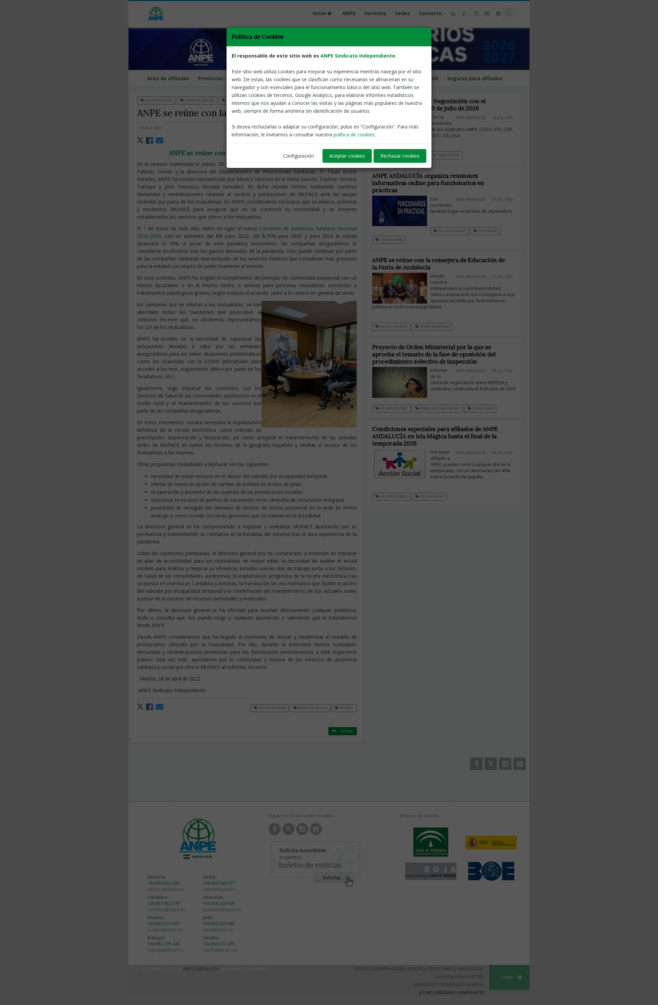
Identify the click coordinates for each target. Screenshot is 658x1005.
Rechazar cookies (399, 155)
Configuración (298, 155)
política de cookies (354, 134)
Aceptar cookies (347, 155)
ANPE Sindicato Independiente (357, 55)
